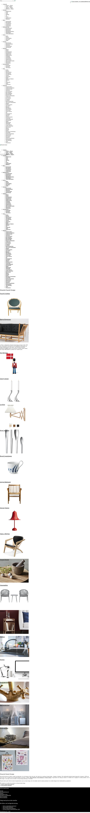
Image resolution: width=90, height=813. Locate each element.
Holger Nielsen (48, 777)
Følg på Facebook (3, 796)
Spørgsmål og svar (3, 794)
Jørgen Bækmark (40, 777)
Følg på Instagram (3, 797)
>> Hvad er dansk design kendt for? (7, 784)
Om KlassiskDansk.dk (4, 792)
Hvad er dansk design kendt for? (9, 808)
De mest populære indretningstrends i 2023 (11, 809)
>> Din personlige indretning (6, 785)
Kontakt (1, 790)
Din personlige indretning (8, 807)
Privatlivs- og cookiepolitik (5, 795)
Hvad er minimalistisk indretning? (9, 805)
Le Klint (6, 348)
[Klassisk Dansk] (45, 1)
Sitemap (1, 793)
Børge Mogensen (33, 777)
